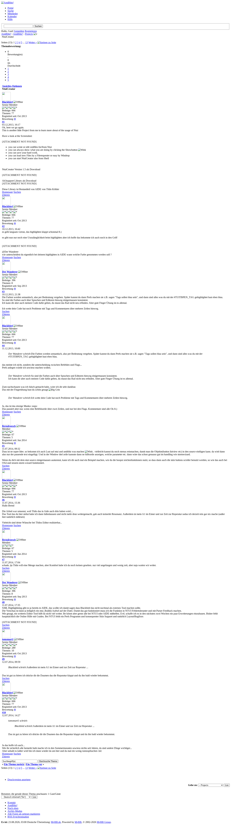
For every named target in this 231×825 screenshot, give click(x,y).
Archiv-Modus (15, 811)
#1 (3, 121)
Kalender (12, 16)
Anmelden (19, 31)
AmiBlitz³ (6, 34)
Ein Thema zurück (14, 764)
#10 (4, 712)
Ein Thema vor (34, 764)
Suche (11, 10)
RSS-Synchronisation (18, 816)
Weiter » (32, 42)
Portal (10, 8)
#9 (3, 659)
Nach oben (13, 808)
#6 (3, 500)
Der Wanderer (10, 271)
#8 (3, 602)
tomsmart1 (8, 639)
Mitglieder (13, 13)
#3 (3, 291)
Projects (29, 34)
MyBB (78, 822)
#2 (3, 226)
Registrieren (31, 31)
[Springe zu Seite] (46, 42)
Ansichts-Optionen (12, 86)
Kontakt (12, 802)
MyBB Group (104, 822)
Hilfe (10, 19)
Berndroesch (9, 426)
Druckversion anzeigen (19, 779)
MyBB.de (56, 822)
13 (26, 42)
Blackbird (7, 102)
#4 (3, 345)
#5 (3, 446)
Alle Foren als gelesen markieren (24, 814)
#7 (3, 559)
